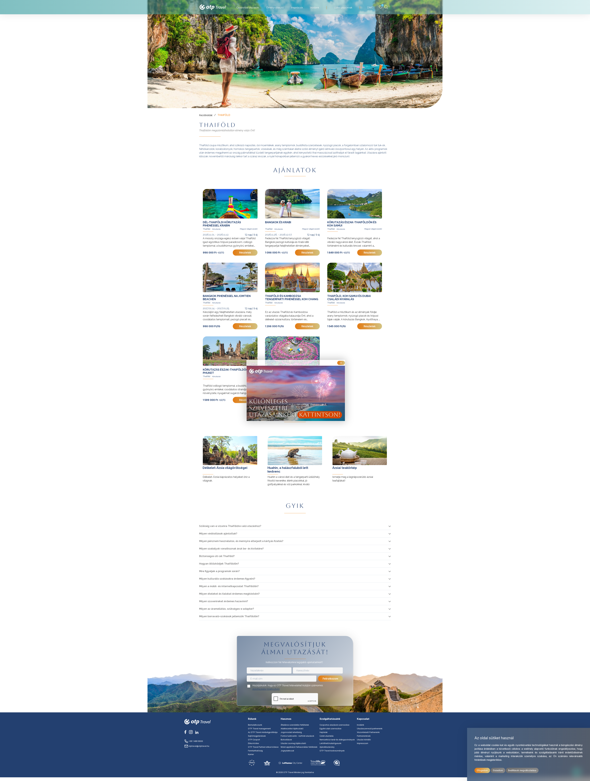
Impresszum (362, 743)
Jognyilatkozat (287, 751)
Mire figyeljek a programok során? (219, 571)
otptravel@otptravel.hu (198, 746)
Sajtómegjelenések (257, 736)
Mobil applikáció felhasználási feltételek (299, 747)
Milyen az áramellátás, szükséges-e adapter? (226, 608)
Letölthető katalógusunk (330, 743)
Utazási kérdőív (364, 739)
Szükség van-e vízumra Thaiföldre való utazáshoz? (230, 526)
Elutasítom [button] (498, 770)
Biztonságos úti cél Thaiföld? (217, 556)
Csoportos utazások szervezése (334, 725)
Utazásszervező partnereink (369, 728)
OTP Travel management (259, 728)
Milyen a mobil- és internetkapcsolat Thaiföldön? (229, 586)
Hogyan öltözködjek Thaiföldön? (219, 563)
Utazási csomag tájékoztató (293, 743)
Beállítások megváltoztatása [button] (522, 770)
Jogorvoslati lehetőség (291, 732)
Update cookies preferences (295, 779)
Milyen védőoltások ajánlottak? (218, 533)
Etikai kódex (253, 743)
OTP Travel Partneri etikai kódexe (263, 747)
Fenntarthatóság (255, 751)
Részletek (245, 252)
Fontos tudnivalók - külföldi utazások (297, 736)
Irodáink (360, 725)
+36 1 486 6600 (195, 741)
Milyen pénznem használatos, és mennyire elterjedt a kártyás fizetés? (241, 541)
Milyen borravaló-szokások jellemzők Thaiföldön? (229, 616)
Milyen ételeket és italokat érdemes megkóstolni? (229, 593)
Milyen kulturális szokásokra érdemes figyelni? (227, 578)
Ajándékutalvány (327, 747)
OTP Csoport (254, 739)
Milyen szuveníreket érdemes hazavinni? (223, 601)
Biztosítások (286, 739)
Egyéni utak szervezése (330, 728)
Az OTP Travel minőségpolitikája (262, 732)
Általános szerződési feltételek (295, 725)
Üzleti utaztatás (327, 736)
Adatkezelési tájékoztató (266, 689)
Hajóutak (324, 732)
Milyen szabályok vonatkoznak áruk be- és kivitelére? (231, 548)
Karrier (251, 754)
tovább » (204, 433)
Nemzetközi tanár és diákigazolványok (337, 739)
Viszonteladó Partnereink (368, 732)
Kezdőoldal (205, 115)
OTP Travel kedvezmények (332, 751)
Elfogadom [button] (482, 770)
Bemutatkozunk (255, 725)
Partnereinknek (364, 736)
